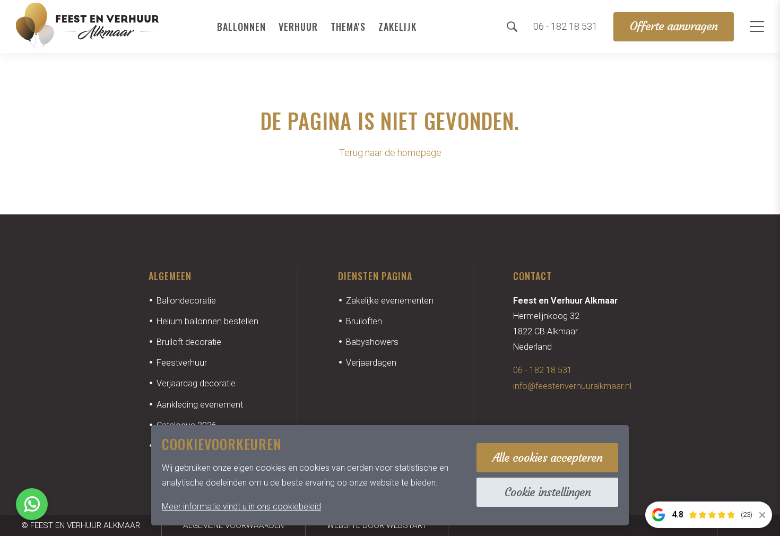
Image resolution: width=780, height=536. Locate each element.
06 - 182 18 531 (542, 370)
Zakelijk (397, 26)
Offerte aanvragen (673, 26)
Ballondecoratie (186, 301)
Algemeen (170, 276)
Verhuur (298, 26)
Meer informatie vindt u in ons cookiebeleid (241, 507)
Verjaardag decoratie (196, 383)
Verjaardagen (371, 363)
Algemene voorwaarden (233, 525)
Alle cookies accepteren (547, 458)
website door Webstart (377, 525)
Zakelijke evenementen (390, 301)
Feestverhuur (182, 363)
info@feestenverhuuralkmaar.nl (572, 386)
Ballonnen (241, 26)
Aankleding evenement (200, 405)
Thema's (348, 26)
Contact (532, 276)
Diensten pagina (375, 276)
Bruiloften (364, 321)
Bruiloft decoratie (189, 342)
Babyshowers (372, 342)
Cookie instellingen (548, 492)
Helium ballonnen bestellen (207, 321)
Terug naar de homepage (390, 152)
